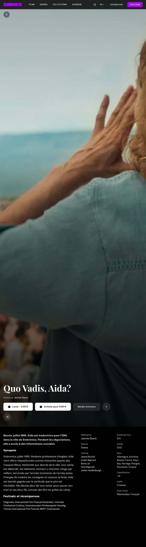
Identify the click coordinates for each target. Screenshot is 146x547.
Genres (44, 4)
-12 (118, 476)
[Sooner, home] (12, 4)
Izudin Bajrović (88, 460)
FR (101, 4)
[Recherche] (94, 4)
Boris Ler (85, 463)
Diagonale (8, 502)
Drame (84, 447)
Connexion (116, 4)
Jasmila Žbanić (21, 397)
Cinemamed (53, 508)
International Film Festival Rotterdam (34, 502)
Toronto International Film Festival (21, 508)
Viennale (59, 502)
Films (32, 4)
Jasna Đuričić (88, 456)
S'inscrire (135, 4)
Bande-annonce (87, 406)
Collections (60, 4)
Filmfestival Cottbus (13, 505)
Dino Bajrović (88, 466)
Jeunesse (77, 4)
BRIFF (43, 508)
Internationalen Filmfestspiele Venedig (45, 505)
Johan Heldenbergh (91, 470)
